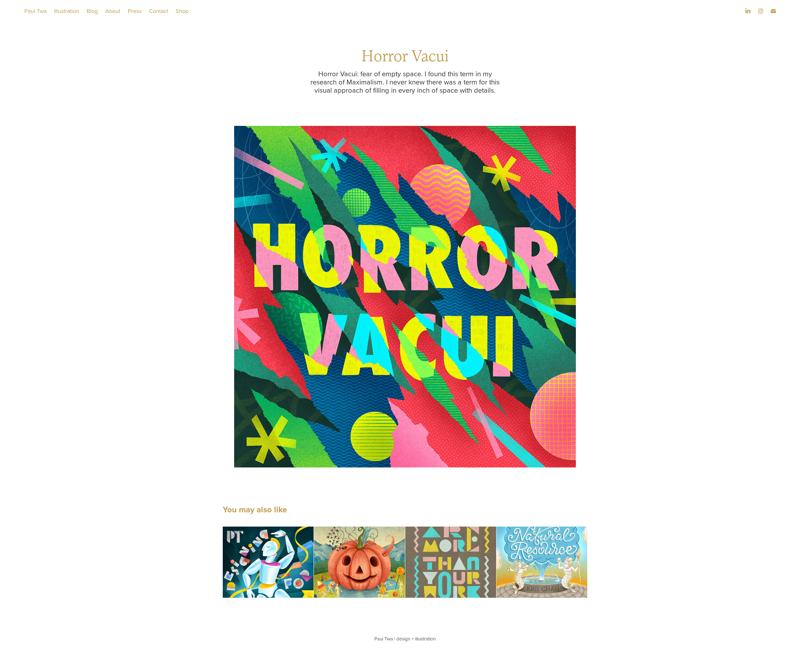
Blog (92, 11)
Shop (182, 11)
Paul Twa (35, 11)
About (112, 11)
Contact (158, 11)
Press (134, 11)
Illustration (66, 11)
